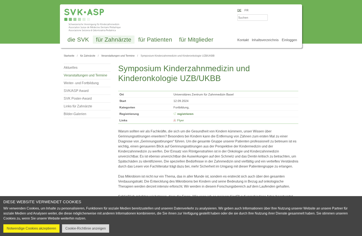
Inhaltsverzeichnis (265, 40)
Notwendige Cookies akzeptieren (31, 228)
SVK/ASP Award (76, 91)
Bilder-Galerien (75, 114)
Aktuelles (71, 67)
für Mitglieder (196, 39)
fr (246, 10)
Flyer (180, 120)
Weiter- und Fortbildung (81, 83)
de (239, 10)
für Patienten (155, 39)
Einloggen (289, 40)
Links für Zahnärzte (78, 106)
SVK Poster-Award (78, 98)
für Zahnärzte (113, 39)
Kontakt (243, 40)
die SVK (78, 39)
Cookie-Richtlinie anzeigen (85, 228)
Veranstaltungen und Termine (85, 75)
